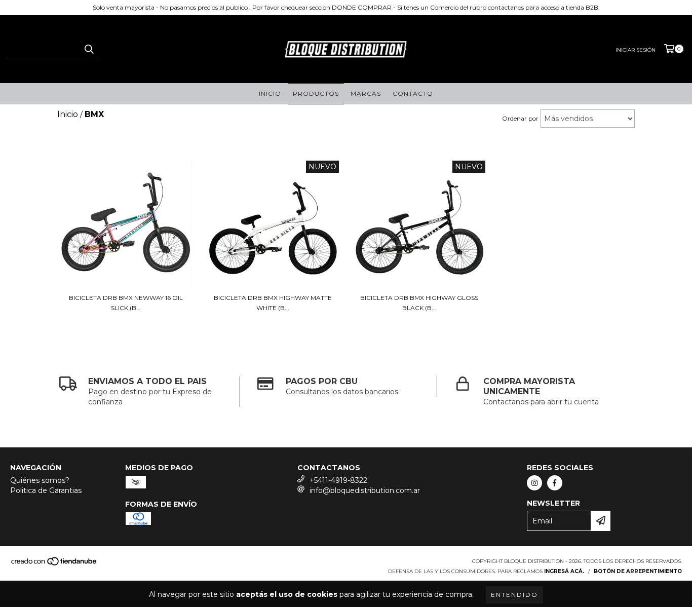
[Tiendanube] (54, 564)
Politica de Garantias (46, 490)
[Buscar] (89, 49)
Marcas (366, 93)
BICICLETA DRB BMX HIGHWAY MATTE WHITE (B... (273, 303)
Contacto (413, 93)
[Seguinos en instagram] (534, 482)
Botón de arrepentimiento (638, 571)
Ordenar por (520, 118)
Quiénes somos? (39, 480)
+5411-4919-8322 (338, 480)
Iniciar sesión (636, 50)
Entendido (514, 594)
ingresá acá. (564, 571)
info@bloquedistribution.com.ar (365, 490)
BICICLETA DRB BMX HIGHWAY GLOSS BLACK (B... (419, 303)
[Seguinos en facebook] (554, 482)
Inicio (270, 93)
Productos (316, 93)
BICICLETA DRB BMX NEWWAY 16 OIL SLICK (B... (126, 303)
